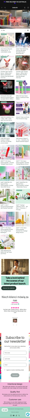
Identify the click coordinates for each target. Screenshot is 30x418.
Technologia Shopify (19, 408)
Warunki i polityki (15, 412)
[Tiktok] (16, 415)
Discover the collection (8, 288)
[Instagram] (11, 415)
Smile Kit (12, 408)
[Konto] (24, 7)
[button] (14, 325)
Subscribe (15, 375)
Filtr (4, 30)
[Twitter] (19, 415)
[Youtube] (14, 415)
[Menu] (2, 7)
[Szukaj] (5, 7)
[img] (15, 302)
